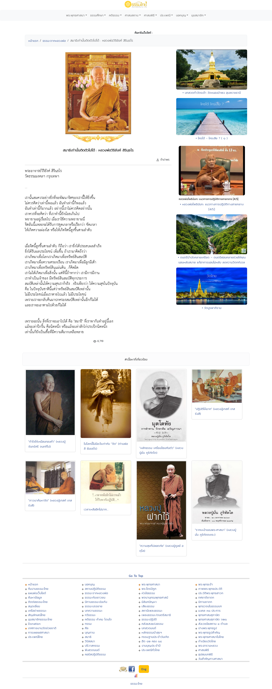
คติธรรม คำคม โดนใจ (98, 619)
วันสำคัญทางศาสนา (210, 659)
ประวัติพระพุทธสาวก (210, 593)
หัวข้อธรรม (148, 593)
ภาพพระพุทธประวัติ (210, 589)
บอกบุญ (181, 15)
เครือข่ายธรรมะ (37, 610)
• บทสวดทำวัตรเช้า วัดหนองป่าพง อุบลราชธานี (212, 93)
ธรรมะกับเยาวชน (95, 597)
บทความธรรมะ (94, 610)
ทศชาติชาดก (206, 597)
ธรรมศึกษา (97, 15)
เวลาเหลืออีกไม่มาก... (96, 509)
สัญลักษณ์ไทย (36, 615)
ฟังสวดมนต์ (92, 650)
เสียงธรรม (148, 606)
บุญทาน (90, 632)
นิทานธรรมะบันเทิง (96, 602)
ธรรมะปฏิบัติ (149, 619)
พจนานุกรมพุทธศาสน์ (155, 597)
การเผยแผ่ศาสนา (38, 632)
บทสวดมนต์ (149, 628)
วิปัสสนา (90, 641)
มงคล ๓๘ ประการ (209, 610)
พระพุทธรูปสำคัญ (209, 632)
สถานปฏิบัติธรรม (95, 589)
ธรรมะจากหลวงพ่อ (54, 41)
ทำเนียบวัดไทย (207, 641)
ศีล (86, 628)
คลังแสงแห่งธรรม (152, 624)
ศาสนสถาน (131, 15)
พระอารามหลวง (208, 645)
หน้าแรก (33, 41)
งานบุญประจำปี (151, 645)
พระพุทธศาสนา (75, 15)
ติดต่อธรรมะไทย (38, 602)
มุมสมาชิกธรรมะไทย (40, 619)
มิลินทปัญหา (149, 602)
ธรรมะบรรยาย (93, 606)
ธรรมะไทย (136, 683)
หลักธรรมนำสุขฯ (152, 632)
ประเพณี (165, 15)
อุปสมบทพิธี (205, 654)
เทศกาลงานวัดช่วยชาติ (42, 628)
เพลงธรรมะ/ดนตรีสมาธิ (156, 615)
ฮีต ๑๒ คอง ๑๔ (152, 641)
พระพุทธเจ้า (205, 584)
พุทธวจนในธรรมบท (210, 606)
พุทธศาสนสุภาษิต (209, 615)
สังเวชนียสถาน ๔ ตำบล (213, 624)
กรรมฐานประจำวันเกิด (155, 637)
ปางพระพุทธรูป (207, 628)
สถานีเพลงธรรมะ (152, 610)
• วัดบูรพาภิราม (211, 308)
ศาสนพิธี (149, 15)
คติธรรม (114, 15)
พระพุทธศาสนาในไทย (211, 637)
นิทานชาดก (205, 602)
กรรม (88, 624)
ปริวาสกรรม (92, 645)
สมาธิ (88, 637)
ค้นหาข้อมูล (35, 597)
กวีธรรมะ (90, 615)
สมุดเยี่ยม (34, 606)
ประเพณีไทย (35, 637)
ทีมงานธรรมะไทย (38, 589)
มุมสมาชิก (197, 15)
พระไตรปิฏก (149, 589)
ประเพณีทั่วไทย (151, 650)
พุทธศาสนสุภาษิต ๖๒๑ (212, 619)
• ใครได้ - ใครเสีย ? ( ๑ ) (212, 138)
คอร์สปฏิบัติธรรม (95, 654)
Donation (34, 624)
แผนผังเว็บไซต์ (37, 593)
